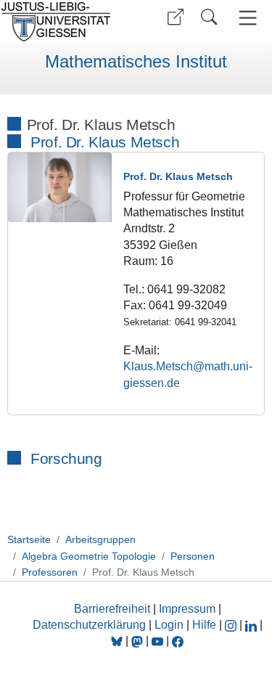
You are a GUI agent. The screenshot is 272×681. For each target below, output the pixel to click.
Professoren (50, 572)
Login (170, 625)
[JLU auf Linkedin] (252, 625)
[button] (176, 17)
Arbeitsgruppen (100, 539)
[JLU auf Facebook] (178, 641)
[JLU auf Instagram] (232, 625)
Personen (192, 556)
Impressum (187, 609)
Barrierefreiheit (112, 609)
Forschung (66, 458)
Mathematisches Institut (136, 62)
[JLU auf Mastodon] (138, 641)
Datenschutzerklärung (89, 625)
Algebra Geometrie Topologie (89, 556)
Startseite (29, 539)
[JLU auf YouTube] (157, 641)
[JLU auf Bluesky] (118, 641)
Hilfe (204, 625)
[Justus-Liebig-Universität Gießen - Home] (65, 22)
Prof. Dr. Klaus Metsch (104, 142)
